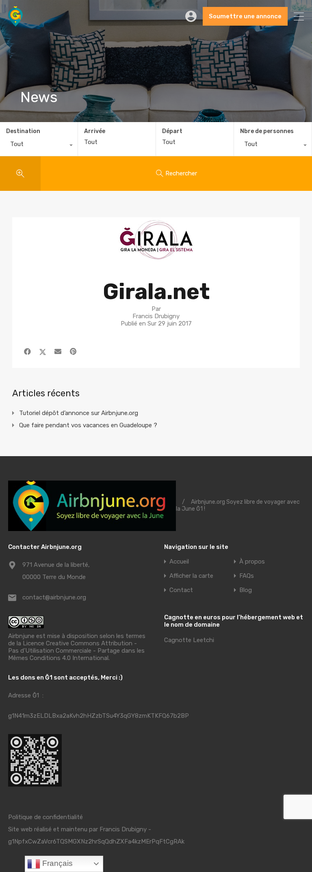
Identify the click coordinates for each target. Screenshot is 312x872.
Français (56, 863)
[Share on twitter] (42, 351)
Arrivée (94, 131)
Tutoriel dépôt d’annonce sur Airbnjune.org (78, 413)
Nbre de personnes (267, 131)
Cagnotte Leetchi (189, 640)
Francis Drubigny (123, 829)
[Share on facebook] (27, 351)
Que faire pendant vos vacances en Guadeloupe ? (88, 425)
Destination (23, 131)
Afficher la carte (191, 576)
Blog (245, 590)
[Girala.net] (156, 258)
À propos (252, 562)
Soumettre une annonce (245, 16)
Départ (172, 131)
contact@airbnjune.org (54, 597)
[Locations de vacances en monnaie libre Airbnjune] (15, 22)
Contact (181, 590)
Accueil (179, 562)
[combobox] (39, 146)
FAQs (246, 576)
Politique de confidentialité (45, 817)
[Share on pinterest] (73, 351)
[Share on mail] (57, 351)
